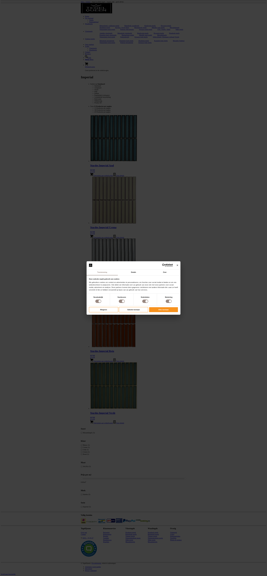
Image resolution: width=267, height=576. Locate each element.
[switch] (122, 301)
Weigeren (103, 310)
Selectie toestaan (133, 310)
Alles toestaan (163, 310)
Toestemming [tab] (102, 272)
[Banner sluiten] (177, 265)
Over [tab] (165, 272)
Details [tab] (133, 272)
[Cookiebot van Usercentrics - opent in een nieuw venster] (164, 265)
